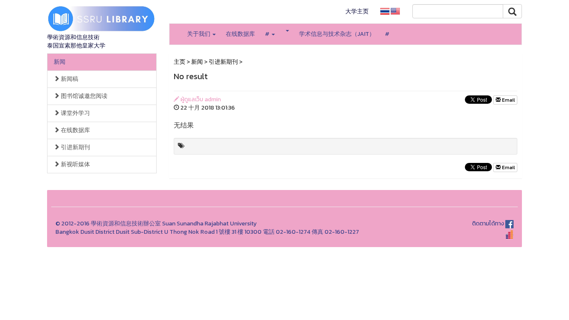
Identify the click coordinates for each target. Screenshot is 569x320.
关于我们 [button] (199, 34)
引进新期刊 (75, 147)
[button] (287, 31)
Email (508, 100)
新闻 (59, 62)
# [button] (268, 34)
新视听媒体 (75, 164)
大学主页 (357, 11)
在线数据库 (240, 34)
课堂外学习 (75, 113)
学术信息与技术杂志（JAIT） (337, 34)
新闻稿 (69, 79)
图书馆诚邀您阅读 (83, 96)
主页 (179, 62)
